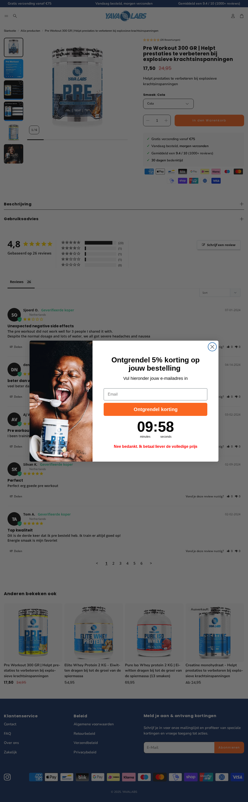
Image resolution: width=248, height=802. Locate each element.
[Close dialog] (212, 347)
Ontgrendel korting (156, 409)
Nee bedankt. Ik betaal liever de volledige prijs (155, 446)
